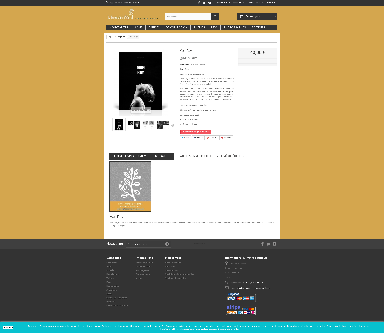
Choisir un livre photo (116, 298)
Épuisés (154, 27)
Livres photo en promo (117, 305)
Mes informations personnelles (179, 274)
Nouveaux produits (144, 262)
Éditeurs (258, 27)
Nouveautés (119, 27)
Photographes (235, 27)
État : (182, 69)
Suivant (172, 125)
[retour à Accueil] (109, 37)
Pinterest (227, 138)
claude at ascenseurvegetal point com (253, 288)
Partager (199, 138)
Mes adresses (171, 270)
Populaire (111, 301)
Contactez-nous (223, 2)
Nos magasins (142, 270)
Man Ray (188, 58)
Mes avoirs (170, 266)
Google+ (213, 138)
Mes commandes (173, 262)
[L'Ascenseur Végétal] (133, 14)
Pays (214, 27)
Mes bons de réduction (175, 278)
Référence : (185, 65)
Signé (138, 27)
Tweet (186, 138)
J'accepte (8, 327)
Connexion (271, 2)
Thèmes (199, 27)
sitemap (139, 278)
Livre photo (111, 262)
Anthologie (111, 290)
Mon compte (173, 258)
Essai (109, 294)
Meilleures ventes (144, 266)
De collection (177, 27)
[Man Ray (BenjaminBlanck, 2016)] (119, 124)
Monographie (112, 286)
